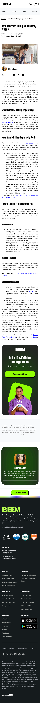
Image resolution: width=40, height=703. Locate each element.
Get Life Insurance (26, 609)
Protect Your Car (26, 599)
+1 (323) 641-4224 (7, 553)
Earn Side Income (7, 595)
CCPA (31, 648)
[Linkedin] (15, 654)
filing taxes (29, 143)
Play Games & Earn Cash (28, 575)
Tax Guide (5, 633)
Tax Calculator (7, 636)
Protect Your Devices (27, 602)
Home (3, 19)
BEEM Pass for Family (8, 586)
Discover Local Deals (8, 602)
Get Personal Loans (8, 578)
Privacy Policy (22, 648)
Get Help (5, 626)
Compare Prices (7, 606)
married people (7, 122)
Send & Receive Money (9, 582)
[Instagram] (11, 654)
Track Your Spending (8, 599)
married (31, 291)
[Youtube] (23, 654)
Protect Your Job (26, 595)
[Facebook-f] (3, 654)
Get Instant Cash (7, 575)
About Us (5, 619)
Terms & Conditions (8, 648)
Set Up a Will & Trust (27, 606)
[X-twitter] (7, 654)
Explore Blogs (6, 622)
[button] (30, 4)
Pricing (4, 629)
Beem (35, 337)
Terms (32, 686)
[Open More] (37, 11)
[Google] (19, 654)
